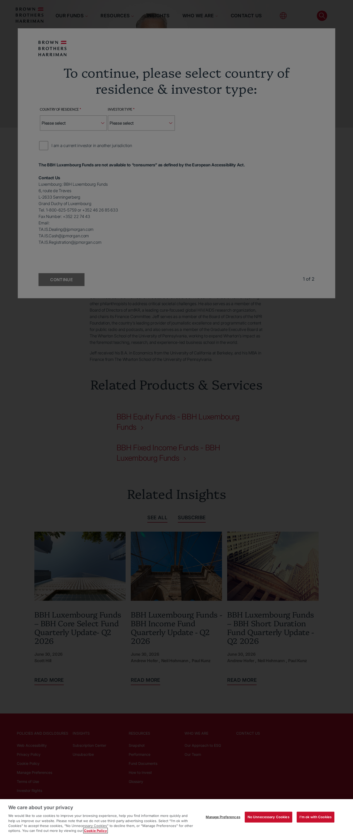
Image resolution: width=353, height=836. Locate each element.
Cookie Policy (95, 831)
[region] (176, 817)
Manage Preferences (223, 817)
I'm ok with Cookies (316, 817)
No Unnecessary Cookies (268, 817)
